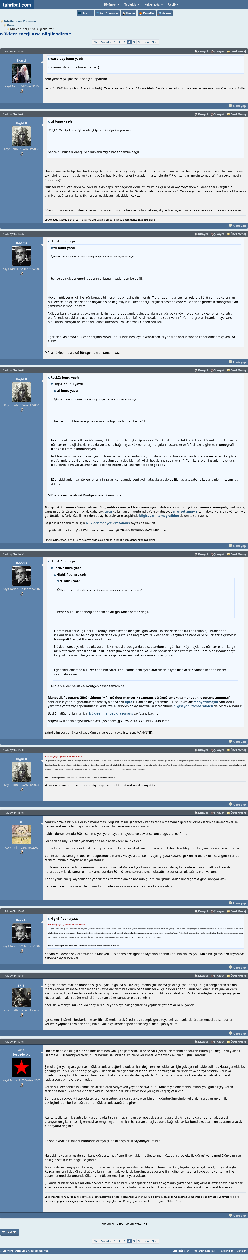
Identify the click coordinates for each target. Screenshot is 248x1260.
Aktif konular (109, 13)
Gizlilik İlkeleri (181, 1250)
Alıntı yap (239, 106)
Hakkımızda (226, 1250)
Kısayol (203, 51)
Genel (11, 25)
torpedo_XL (21, 1054)
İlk (95, 42)
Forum (87, 13)
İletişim (241, 1250)
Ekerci (21, 60)
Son (155, 42)
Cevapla (11, 1232)
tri (21, 821)
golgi (21, 984)
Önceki (106, 42)
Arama (167, 13)
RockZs (21, 243)
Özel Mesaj (238, 51)
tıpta (108, 511)
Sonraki (143, 42)
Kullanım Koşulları (204, 1250)
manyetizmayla (185, 511)
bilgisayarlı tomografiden (159, 515)
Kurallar (149, 13)
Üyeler (130, 13)
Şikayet (219, 51)
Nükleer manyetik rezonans (108, 523)
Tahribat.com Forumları (20, 21)
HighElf (21, 123)
